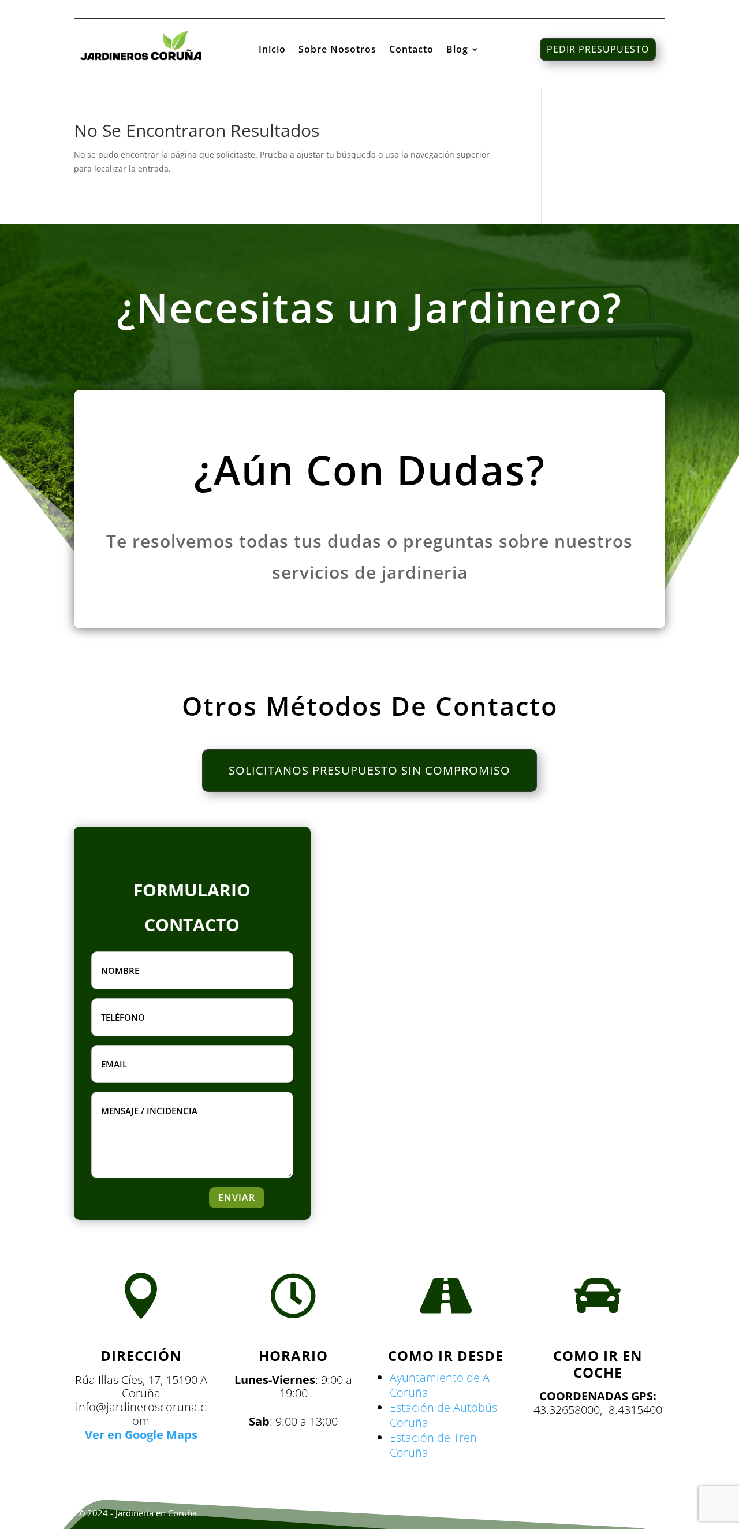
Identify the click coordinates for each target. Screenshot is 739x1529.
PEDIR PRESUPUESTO (598, 49)
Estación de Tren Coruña (433, 1445)
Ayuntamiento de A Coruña (440, 1385)
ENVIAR (236, 1197)
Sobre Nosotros (337, 50)
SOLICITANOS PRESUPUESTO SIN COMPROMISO (369, 770)
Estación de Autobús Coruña (443, 1415)
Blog (457, 50)
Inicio (272, 50)
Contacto (411, 50)
